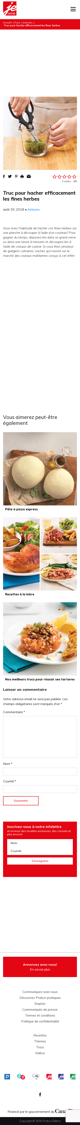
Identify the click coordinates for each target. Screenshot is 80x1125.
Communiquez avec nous (40, 992)
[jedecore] (61, 1076)
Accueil (7, 22)
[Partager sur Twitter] (10, 176)
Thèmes (40, 1041)
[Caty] (36, 1076)
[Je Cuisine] (9, 9)
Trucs (17, 22)
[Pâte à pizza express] (40, 468)
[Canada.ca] (63, 1110)
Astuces (28, 22)
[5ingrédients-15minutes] (21, 1076)
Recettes (40, 1035)
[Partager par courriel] (29, 176)
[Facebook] (40, 1094)
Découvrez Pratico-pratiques (40, 998)
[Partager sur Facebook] (4, 176)
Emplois (40, 1004)
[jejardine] (73, 1076)
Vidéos (40, 1053)
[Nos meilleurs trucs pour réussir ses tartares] (40, 639)
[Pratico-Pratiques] (7, 1076)
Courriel (9, 781)
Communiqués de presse (40, 1009)
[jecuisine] (49, 1076)
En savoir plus (40, 966)
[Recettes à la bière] (40, 553)
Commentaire (14, 712)
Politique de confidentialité (40, 1021)
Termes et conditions (40, 1015)
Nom (7, 764)
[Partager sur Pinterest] (16, 176)
